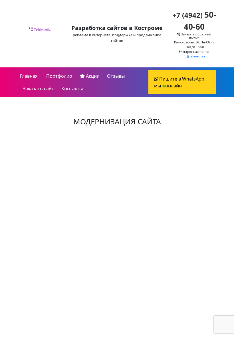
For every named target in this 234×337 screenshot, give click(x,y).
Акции (92, 76)
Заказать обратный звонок (195, 36)
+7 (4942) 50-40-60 (117, 201)
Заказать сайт (38, 88)
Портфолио (58, 76)
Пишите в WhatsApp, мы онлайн (179, 82)
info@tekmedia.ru (194, 56)
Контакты (72, 88)
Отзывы (116, 76)
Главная (29, 76)
